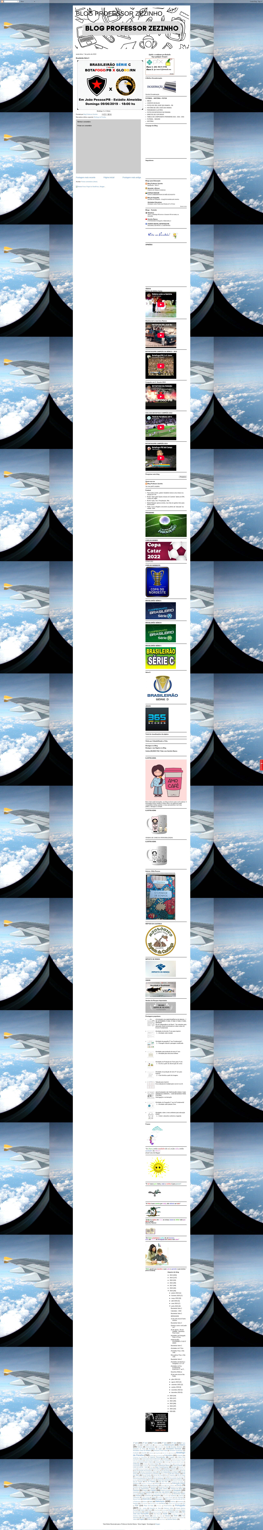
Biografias (158, 1453)
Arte (167, 1447)
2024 (171, 1406)
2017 (171, 1285)
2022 (171, 1401)
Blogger (157, 1524)
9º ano (150, 1445)
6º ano (183, 1443)
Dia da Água (157, 1470)
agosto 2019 (175, 1382)
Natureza (160, 1501)
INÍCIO (149, 101)
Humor (138, 1495)
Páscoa (163, 1503)
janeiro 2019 (175, 1293)
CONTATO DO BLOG (153, 103)
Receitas (164, 1510)
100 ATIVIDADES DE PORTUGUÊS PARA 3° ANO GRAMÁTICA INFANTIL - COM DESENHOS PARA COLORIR (171, 1093)
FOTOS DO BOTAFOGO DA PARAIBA (158, 112)
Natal (150, 1501)
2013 (171, 1275)
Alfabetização (169, 1445)
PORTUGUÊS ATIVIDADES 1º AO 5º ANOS (178, 1341)
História (141, 1494)
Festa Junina (163, 1488)
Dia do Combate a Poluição (160, 1476)
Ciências (136, 1464)
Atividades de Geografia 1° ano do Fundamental (170, 1102)
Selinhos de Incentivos (177, 1513)
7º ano (138, 1445)
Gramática (148, 1492)
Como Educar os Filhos (167, 1464)
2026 (171, 1411)
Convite (153, 1465)
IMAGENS (157, 1495)
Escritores (153, 1487)
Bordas (172, 1453)
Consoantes (136, 1465)
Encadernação (154, 1485)
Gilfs (142, 1492)
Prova (149, 1510)
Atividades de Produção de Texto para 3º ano (169, 1062)
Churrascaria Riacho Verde (177, 1462)
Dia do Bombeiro (139, 1476)
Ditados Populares (165, 1483)
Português (180, 1505)
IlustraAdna (148, 1495)
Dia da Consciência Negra (148, 1472)
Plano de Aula (148, 1505)
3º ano (154, 1443)
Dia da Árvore (165, 1470)
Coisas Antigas (154, 1464)
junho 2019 (174, 1306)
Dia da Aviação (175, 1470)
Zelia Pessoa (162, 1519)
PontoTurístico (168, 1505)
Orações (135, 1503)
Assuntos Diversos (176, 1447)
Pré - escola (143, 1508)
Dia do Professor (177, 1480)
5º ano (174, 1443)
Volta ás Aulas (152, 1519)
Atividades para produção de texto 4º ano (168, 1051)
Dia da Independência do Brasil (168, 1472)
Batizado (151, 1453)
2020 (171, 1395)
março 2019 (175, 1298)
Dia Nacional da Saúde (177, 1481)
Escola (179, 1485)
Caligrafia (180, 1455)
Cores (151, 1467)
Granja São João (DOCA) (162, 1492)
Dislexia (157, 1483)
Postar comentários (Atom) (89, 181)
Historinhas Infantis (179, 1494)
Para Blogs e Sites (154, 1503)
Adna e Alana (158, 1445)
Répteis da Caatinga (156, 1512)
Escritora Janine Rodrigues (140, 1487)
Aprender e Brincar (154, 188)
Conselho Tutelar (179, 1464)
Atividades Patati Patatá (160, 1450)
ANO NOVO (161, 1447)
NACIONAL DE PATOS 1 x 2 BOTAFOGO (159, 225)
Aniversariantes (150, 1447)
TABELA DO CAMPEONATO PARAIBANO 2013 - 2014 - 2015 (165, 117)
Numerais (180, 1501)
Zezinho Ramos (153, 219)
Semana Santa (137, 1515)
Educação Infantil (178, 1483)
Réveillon (165, 1512)
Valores (167, 1517)
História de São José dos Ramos (155, 1493)
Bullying (152, 1455)
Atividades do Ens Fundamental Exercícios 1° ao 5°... (178, 1367)
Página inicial (108, 177)
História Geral (168, 1493)
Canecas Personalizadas (157, 1457)
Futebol (153, 1490)
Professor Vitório (168, 1508)
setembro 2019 (176, 1384)
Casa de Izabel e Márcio (146, 1462)
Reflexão (170, 1510)
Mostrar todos (183, 206)
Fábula (136, 1488)
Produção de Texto (155, 1508)
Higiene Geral (177, 1492)
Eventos (183, 1487)
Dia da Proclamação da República (149, 1473)
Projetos (142, 1510)
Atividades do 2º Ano (177, 1348)
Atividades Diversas (173, 1449)
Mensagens (159, 1499)
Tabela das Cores (157, 1515)
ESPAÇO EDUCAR (153, 193)
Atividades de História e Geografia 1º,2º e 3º (178, 1362)
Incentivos (165, 1495)
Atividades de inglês (155, 1449)
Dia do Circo (148, 1476)
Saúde (165, 1514)
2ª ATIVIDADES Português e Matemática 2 (159, 221)
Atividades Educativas (155, 202)
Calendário (168, 1455)
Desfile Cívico (182, 1469)
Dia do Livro (152, 1480)
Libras (153, 1497)
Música (145, 1501)
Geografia (177, 1490)
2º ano (145, 1443)
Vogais (141, 1519)
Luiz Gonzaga (179, 1497)
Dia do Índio (142, 1480)
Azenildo (144, 1453)
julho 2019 (174, 1379)
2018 (171, 1288)
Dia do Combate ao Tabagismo (176, 1476)
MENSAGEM (175, 1316)
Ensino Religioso (170, 1485)
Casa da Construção (138, 1460)
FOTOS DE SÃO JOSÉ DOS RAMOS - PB (160, 105)
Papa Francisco (144, 1503)
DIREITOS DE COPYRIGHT (155, 114)
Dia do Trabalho (150, 1481)
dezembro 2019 (176, 1392)
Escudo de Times (163, 1487)
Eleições (145, 1485)
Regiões (177, 1510)
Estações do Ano (175, 1487)
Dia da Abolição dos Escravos (143, 1470)
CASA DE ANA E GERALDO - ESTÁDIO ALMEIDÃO (157, 1460)
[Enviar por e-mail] (103, 114)
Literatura (160, 1497)
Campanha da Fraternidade (140, 1457)
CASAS (166, 1462)
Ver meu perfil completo (152, 486)
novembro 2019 (176, 1390)
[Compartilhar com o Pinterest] (111, 114)
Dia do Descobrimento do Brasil (142, 1478)
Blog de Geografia (153, 197)
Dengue (174, 1467)
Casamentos (159, 1462)
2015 (171, 1280)
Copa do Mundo (177, 1465)
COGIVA (146, 1464)
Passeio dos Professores (174, 1503)
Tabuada (167, 1516)
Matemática (147, 1499)
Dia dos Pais (163, 1481)
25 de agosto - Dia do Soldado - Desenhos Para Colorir (177, 1331)
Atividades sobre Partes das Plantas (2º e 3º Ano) (161, 204)
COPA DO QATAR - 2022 (140, 1467)
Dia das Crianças (174, 1473)
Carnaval (165, 1459)
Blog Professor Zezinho (155, 183)
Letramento (136, 1497)
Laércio (181, 1495)
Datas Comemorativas (161, 1467)
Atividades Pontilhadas (176, 1450)
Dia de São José (158, 1475)
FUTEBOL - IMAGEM (153, 119)
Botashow (151, 213)
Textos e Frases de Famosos (150, 1517)
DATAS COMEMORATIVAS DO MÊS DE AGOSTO (161, 194)
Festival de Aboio (176, 1488)
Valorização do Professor (177, 1517)
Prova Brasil (157, 1510)
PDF (136, 1505)
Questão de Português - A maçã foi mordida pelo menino (163, 199)
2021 (171, 1398)
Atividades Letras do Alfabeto (142, 1450)
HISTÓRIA (150, 121)
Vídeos (135, 1519)
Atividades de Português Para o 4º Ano (178, 1336)
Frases (145, 1490)
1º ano (135, 1443)
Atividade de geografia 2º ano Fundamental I (169, 1041)
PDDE (183, 1503)
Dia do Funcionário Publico (173, 1478)
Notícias (173, 1501)
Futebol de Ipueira (166, 1490)
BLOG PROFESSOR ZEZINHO (119, 13)
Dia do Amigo (181, 1475)
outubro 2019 (175, 1387)
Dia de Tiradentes (170, 1475)
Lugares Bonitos (169, 1497)
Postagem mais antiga (132, 177)
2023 (171, 1403)
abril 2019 (174, 1301)
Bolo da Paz (165, 1453)
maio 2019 (174, 1303)
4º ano (164, 1443)
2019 (171, 1291)
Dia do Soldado (137, 1481)
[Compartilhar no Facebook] (109, 114)
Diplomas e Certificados (147, 1483)
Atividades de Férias (139, 1448)
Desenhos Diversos (170, 1469)
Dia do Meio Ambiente (164, 1480)
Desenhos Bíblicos (176, 1372)
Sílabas (147, 1516)
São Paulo (157, 1513)
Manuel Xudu (137, 1499)
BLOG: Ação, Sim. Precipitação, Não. (158, 500)
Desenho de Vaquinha (143, 1469)
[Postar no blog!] (105, 114)
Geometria (136, 1492)
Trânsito (162, 1517)
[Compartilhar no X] (107, 114)
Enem (162, 1485)
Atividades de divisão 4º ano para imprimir (168, 1031)
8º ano (144, 1445)
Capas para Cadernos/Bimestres (151, 1459)
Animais (139, 1447)
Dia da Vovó (164, 1473)
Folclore (136, 1490)
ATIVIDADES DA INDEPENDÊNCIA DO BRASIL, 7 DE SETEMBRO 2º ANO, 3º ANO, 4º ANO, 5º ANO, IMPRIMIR (171, 1021)
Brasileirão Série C (176, 1308)
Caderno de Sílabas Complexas (157, 190)
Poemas (159, 1505)
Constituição (146, 1465)
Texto (176, 1516)
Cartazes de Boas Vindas (177, 1459)
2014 (171, 1277)
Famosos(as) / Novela (148, 1488)
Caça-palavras (159, 1455)
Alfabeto (182, 1445)
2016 (171, 1283)
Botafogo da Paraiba (100, 117)
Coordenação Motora (163, 1465)
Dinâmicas (136, 1483)
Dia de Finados (146, 1475)
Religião (146, 1512)
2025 (171, 1409)
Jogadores (173, 1495)
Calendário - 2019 (176, 1311)
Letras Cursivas (145, 1497)
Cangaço (171, 1457)
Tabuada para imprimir (162, 1082)
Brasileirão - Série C (153, 185)
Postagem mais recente (85, 177)
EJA (138, 1485)
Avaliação (136, 1453)
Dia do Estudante (158, 1478)
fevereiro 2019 (175, 1295)
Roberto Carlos (174, 1512)
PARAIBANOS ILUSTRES (155, 110)
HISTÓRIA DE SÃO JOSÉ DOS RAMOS (159, 108)
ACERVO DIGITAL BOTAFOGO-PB (158, 224)
